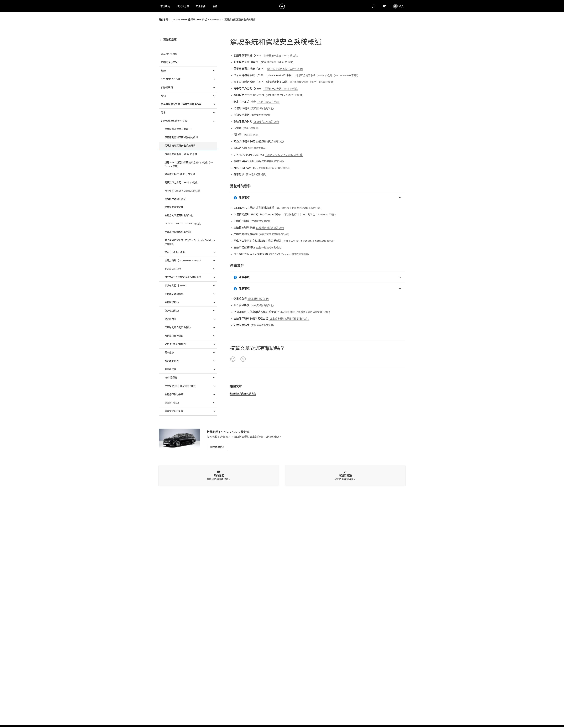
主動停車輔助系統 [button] (174, 394)
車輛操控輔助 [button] (171, 402)
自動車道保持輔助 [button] (174, 335)
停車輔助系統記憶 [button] (174, 411)
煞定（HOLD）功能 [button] (174, 252)
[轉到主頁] (282, 6)
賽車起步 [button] (169, 352)
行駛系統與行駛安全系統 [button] (174, 120)
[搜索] (373, 6)
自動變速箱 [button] (167, 87)
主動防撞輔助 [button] (171, 302)
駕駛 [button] (163, 70)
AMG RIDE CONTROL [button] (175, 344)
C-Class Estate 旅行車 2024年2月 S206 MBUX (196, 19)
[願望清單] (384, 6)
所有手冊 (163, 19)
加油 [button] (163, 95)
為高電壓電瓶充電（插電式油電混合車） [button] (182, 104)
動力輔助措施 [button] (171, 360)
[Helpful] (233, 359)
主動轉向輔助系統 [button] (174, 293)
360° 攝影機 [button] (170, 377)
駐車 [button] (163, 112)
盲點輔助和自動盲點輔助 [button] (177, 327)
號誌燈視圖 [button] (170, 319)
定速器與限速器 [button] (172, 268)
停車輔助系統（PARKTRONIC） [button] (181, 386)
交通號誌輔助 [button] (171, 310)
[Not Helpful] (243, 359)
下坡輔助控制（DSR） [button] (176, 285)
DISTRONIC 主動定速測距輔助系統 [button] (182, 277)
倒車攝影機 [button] (170, 369)
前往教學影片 (217, 447)
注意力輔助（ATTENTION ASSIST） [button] (183, 260)
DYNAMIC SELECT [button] (170, 79)
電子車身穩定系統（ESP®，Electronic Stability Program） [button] (189, 242)
